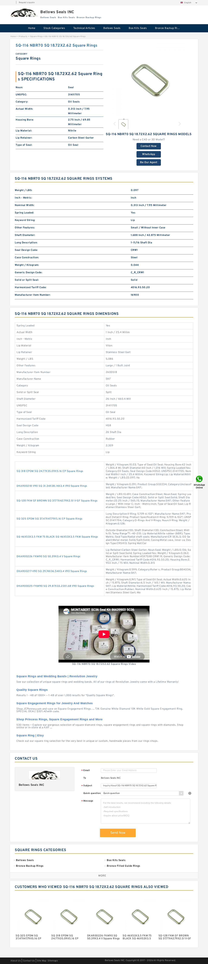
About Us (16, 960)
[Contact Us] (199, 482)
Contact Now (149, 146)
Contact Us (29, 960)
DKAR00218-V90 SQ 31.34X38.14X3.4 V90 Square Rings (52, 486)
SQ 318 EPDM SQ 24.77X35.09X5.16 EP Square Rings (50, 471)
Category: (22, 101)
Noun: (19, 87)
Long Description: (26, 242)
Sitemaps (53, 960)
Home (31, 28)
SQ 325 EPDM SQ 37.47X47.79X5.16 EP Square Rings (50, 519)
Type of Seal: (24, 145)
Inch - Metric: (23, 197)
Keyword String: (25, 220)
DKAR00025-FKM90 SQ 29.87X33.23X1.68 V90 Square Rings (55, 586)
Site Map (41, 960)
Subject (86, 785)
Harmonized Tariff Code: (30, 287)
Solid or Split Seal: (27, 280)
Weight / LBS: (23, 190)
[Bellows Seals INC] (23, 12)
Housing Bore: (25, 120)
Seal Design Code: (26, 250)
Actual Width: (24, 109)
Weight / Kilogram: (27, 265)
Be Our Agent (148, 162)
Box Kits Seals (138, 28)
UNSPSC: (21, 94)
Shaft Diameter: (25, 235)
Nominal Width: (24, 205)
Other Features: (25, 227)
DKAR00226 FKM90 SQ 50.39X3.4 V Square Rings (48, 556)
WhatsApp (148, 154)
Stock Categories (54, 28)
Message (87, 801)
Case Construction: (27, 257)
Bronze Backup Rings (168, 28)
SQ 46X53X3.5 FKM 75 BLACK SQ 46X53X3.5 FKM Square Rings (57, 537)
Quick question (92, 793)
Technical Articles (84, 28)
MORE (102, 875)
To (84, 778)
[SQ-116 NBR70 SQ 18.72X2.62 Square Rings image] (148, 79)
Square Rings (36, 36)
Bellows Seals (112, 28)
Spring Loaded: (24, 212)
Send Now (117, 833)
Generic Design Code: (28, 272)
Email (85, 770)
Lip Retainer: (24, 138)
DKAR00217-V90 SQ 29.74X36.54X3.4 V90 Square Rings (52, 571)
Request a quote (27, 2)
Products (23, 36)
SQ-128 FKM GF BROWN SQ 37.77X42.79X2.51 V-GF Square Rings (57, 500)
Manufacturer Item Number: (33, 295)
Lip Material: (24, 130)
